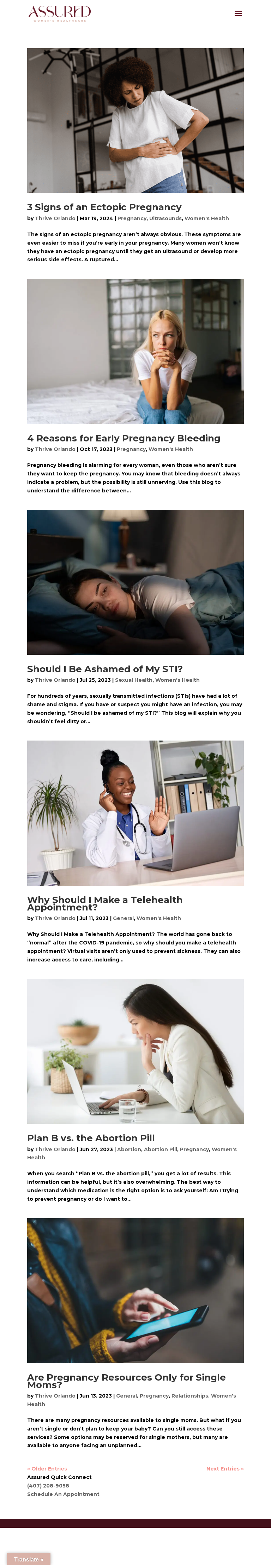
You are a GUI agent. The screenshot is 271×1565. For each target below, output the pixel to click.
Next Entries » (225, 1469)
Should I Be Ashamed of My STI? (105, 669)
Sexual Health (133, 680)
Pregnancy (132, 218)
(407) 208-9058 (48, 1486)
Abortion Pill (160, 1149)
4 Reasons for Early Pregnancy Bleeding (124, 438)
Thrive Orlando (55, 218)
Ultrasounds (165, 218)
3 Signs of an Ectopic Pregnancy (104, 207)
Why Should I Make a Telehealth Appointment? (105, 903)
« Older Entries (47, 1469)
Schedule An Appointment (63, 1494)
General (123, 918)
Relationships (189, 1396)
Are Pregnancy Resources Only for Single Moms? (126, 1381)
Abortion (129, 1149)
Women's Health (207, 218)
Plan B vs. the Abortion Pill (91, 1138)
